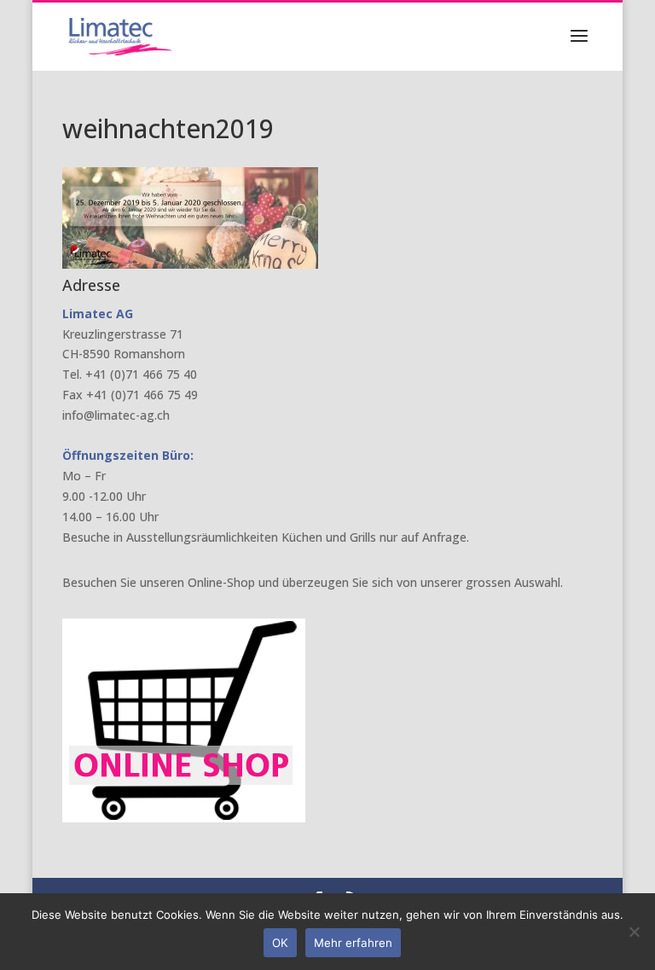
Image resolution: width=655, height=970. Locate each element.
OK (280, 943)
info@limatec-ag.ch (116, 415)
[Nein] (633, 931)
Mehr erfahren (353, 943)
